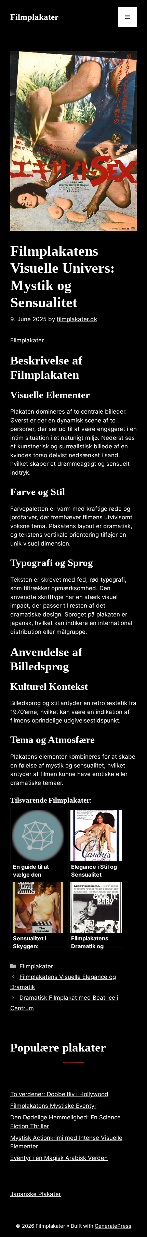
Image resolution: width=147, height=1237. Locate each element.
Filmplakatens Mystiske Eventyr (53, 1105)
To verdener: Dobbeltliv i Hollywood (59, 1094)
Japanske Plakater (35, 1194)
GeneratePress (113, 1226)
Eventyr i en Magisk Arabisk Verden (59, 1157)
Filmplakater (34, 16)
